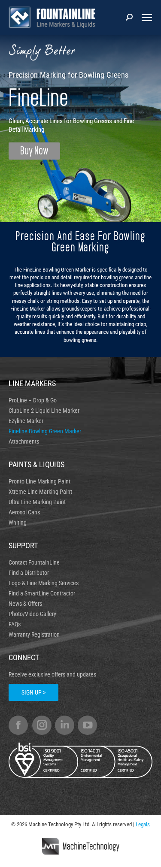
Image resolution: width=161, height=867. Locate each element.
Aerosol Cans (24, 512)
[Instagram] (42, 725)
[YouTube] (87, 725)
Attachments (24, 441)
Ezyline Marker (26, 420)
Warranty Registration (34, 634)
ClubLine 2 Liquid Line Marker (44, 410)
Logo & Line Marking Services (44, 583)
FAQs (15, 624)
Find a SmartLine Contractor (42, 593)
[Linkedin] (64, 725)
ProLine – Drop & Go (33, 400)
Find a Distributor (29, 572)
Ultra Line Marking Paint (37, 501)
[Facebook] (18, 725)
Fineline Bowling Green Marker (45, 431)
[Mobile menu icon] (146, 17)
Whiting (18, 522)
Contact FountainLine (34, 562)
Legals (143, 824)
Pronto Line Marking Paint (39, 481)
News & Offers (25, 603)
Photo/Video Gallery (32, 613)
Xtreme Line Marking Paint (40, 491)
